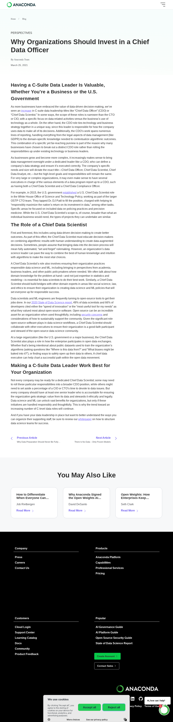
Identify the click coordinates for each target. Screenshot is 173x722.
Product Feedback (27, 654)
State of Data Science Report (114, 643)
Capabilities (103, 562)
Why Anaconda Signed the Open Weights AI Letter (85, 496)
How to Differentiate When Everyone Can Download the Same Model (31, 496)
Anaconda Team (21, 59)
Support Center (25, 632)
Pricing (100, 573)
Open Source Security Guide (114, 637)
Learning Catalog (26, 637)
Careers (20, 562)
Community (22, 648)
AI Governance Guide (109, 627)
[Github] (141, 699)
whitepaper (85, 419)
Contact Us (22, 568)
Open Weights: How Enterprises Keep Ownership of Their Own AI (138, 496)
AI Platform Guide (107, 632)
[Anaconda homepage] (21, 4)
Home (13, 19)
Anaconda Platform (108, 557)
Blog (24, 19)
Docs (18, 643)
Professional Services (110, 568)
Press (18, 557)
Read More (23, 510)
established (70, 192)
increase (26, 110)
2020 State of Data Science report (51, 302)
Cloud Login (23, 627)
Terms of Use (151, 706)
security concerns (91, 314)
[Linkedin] (132, 699)
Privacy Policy (134, 706)
